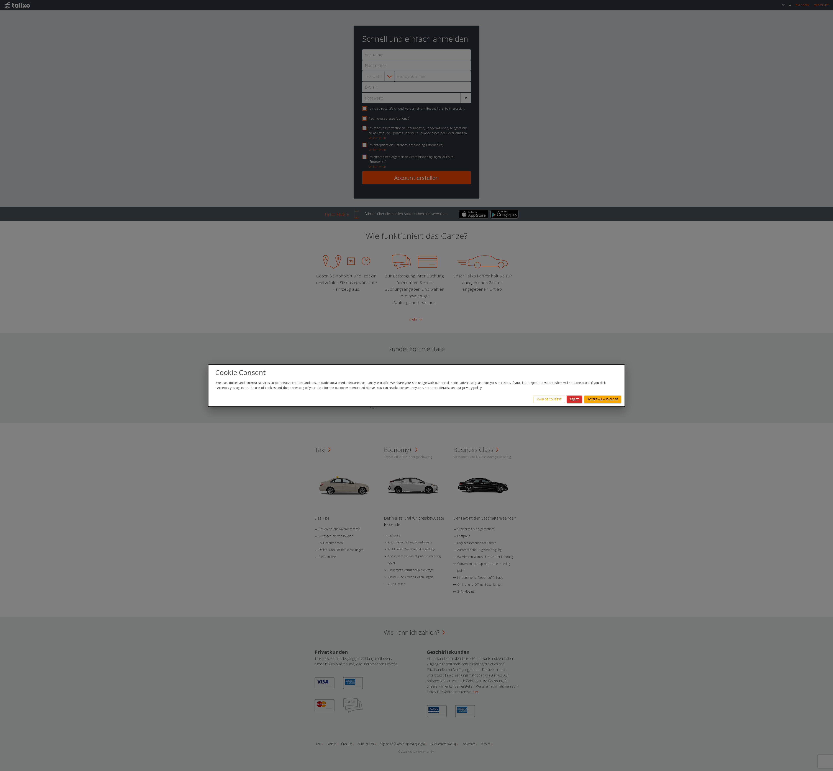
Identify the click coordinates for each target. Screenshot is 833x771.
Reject (574, 399)
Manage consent (549, 399)
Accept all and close (602, 399)
